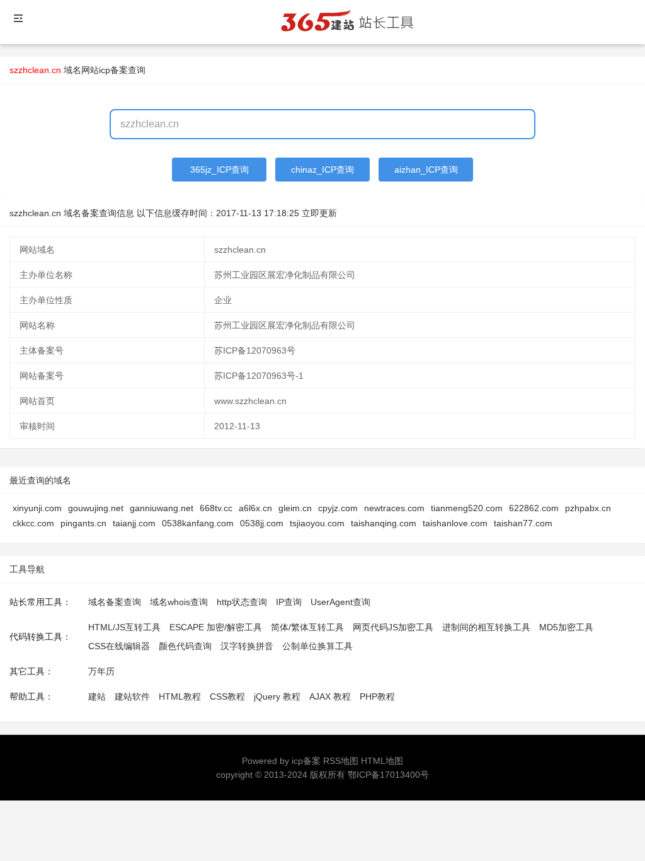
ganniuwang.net (161, 508)
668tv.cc (216, 508)
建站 (97, 696)
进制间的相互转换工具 (486, 627)
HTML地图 (382, 761)
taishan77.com (523, 523)
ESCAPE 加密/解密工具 (215, 627)
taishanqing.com (383, 523)
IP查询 (289, 602)
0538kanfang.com (198, 523)
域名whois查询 (179, 602)
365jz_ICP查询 (219, 170)
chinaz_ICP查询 (322, 170)
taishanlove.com (455, 523)
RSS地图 (340, 761)
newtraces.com (394, 508)
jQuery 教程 (277, 696)
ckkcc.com (33, 523)
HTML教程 (180, 696)
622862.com (534, 508)
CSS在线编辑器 (119, 646)
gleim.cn (295, 508)
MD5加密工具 (566, 627)
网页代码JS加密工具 (393, 627)
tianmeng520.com (467, 508)
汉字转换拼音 (246, 646)
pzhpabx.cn (588, 508)
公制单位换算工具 (317, 646)
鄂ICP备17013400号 (388, 775)
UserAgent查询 (340, 602)
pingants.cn (83, 523)
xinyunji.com (37, 508)
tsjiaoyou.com (317, 523)
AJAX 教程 (330, 696)
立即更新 (319, 213)
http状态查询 (242, 602)
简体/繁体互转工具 (307, 627)
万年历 (101, 671)
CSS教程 (227, 696)
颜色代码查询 (185, 646)
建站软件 (132, 696)
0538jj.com (261, 523)
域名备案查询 (114, 602)
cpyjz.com (338, 508)
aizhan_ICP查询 (426, 170)
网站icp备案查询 (113, 70)
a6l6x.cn (255, 508)
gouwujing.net (95, 508)
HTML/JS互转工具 (124, 627)
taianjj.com (134, 523)
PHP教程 (377, 696)
